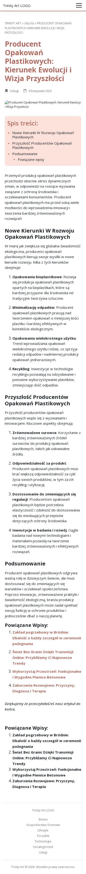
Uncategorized (43, 847)
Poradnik (43, 836)
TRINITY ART (13, 23)
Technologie (43, 841)
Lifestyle (43, 830)
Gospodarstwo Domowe (43, 825)
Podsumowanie (25, 154)
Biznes (43, 819)
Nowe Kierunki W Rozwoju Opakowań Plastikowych (43, 134)
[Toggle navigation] (79, 5)
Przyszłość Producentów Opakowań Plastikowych (42, 145)
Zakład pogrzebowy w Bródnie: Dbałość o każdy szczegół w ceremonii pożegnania (46, 638)
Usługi (29, 23)
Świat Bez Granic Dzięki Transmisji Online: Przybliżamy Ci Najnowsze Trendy (42, 657)
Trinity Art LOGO (17, 5)
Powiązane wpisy (31, 160)
